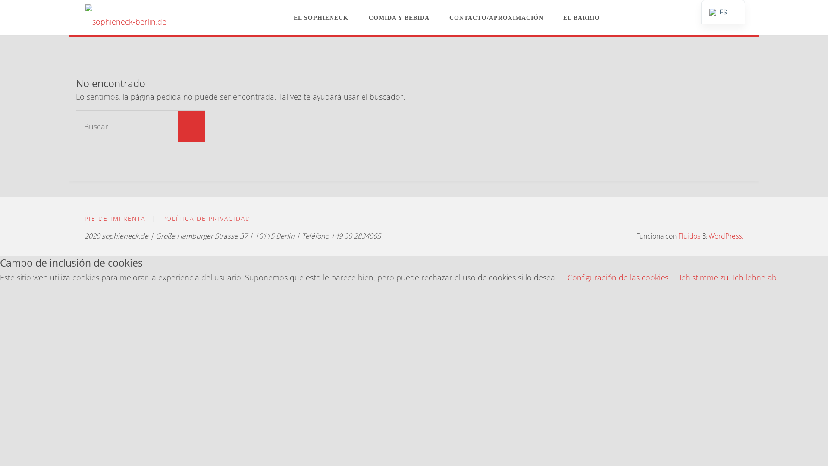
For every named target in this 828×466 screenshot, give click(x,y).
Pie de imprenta (115, 218)
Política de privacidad (206, 218)
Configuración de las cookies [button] (618, 277)
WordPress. (726, 236)
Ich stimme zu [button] (703, 277)
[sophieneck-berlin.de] (125, 17)
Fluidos (688, 236)
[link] (617, 17)
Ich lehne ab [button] (755, 277)
